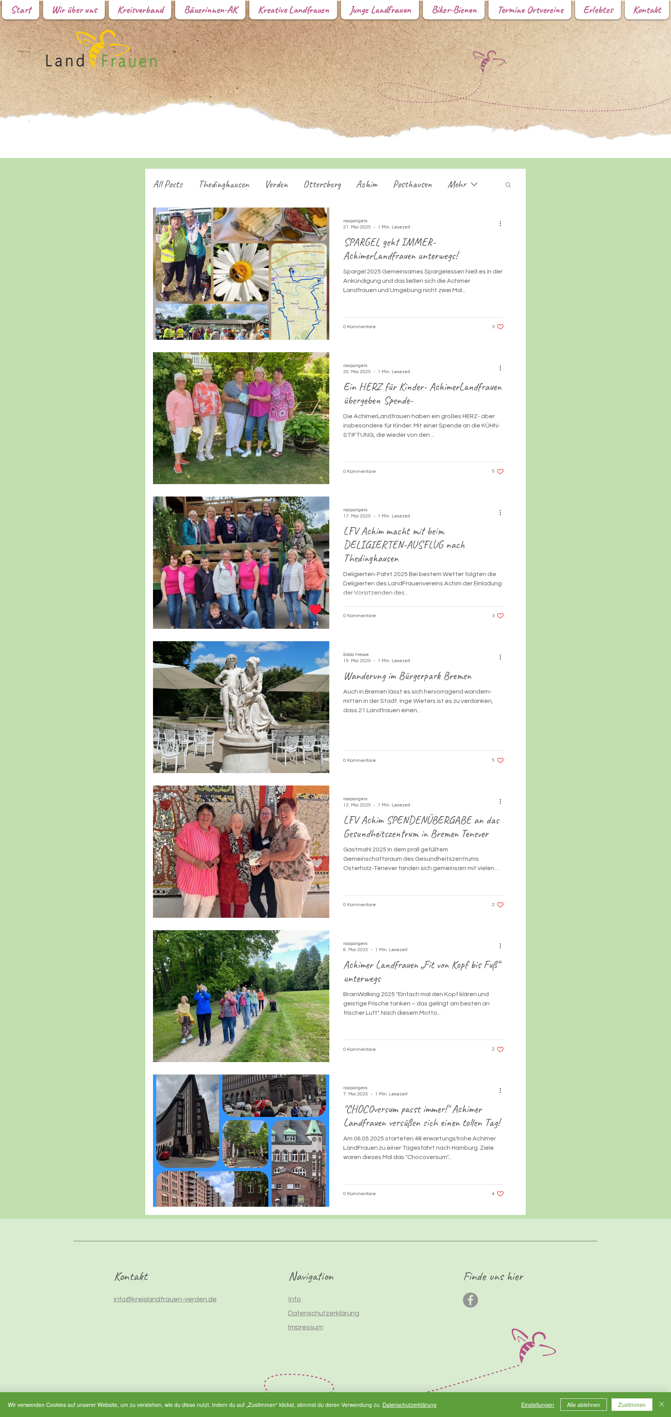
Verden (276, 184)
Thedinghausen (223, 184)
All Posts (168, 184)
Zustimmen (632, 1404)
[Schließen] (661, 1404)
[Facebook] (470, 1300)
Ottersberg (322, 184)
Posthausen (412, 184)
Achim (366, 184)
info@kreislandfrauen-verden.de (165, 1299)
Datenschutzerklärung (409, 1404)
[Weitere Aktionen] (503, 223)
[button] (508, 185)
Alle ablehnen (583, 1404)
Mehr (456, 184)
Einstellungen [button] (537, 1404)
